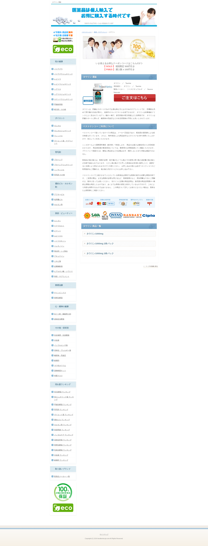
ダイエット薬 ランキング (63, 415)
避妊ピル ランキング (62, 420)
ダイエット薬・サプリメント (63, 142)
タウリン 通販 (56, 2)
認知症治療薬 (59, 319)
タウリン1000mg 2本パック (100, 243)
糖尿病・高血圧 (60, 355)
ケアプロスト (59, 226)
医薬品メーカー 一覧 (62, 476)
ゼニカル (57, 126)
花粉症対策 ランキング (63, 440)
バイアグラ (58, 69)
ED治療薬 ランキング (62, 392)
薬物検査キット (60, 371)
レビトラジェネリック (62, 84)
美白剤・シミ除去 (61, 251)
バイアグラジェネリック (63, 74)
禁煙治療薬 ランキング (63, 445)
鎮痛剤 (56, 360)
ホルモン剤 (58, 205)
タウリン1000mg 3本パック (100, 253)
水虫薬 (56, 340)
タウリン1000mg (95, 233)
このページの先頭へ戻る (150, 267)
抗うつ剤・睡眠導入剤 (62, 314)
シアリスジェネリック (62, 94)
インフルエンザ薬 (61, 345)
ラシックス (58, 136)
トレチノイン (59, 246)
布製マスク (58, 376)
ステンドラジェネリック (63, 99)
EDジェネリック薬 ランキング (64, 398)
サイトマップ (104, 534)
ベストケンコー (87, 32)
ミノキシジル (59, 170)
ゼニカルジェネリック (62, 131)
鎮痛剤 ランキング (61, 460)
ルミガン (57, 221)
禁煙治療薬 (58, 298)
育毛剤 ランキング (61, 410)
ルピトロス (58, 236)
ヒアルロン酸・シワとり (63, 271)
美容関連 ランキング (62, 430)
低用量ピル (58, 199)
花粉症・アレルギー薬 (62, 350)
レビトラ (57, 79)
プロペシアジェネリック (63, 165)
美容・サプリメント (100, 32)
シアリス (57, 89)
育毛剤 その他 (59, 175)
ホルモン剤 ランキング (63, 425)
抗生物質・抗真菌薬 (61, 335)
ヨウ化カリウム (60, 365)
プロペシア (58, 160)
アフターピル (59, 194)
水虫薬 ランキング (61, 455)
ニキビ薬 (57, 261)
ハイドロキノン (60, 241)
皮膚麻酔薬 (58, 266)
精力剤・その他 (60, 109)
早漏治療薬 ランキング (63, 404)
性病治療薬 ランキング (63, 450)
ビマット (57, 231)
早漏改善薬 (58, 104)
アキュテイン (59, 256)
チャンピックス (60, 293)
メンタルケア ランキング (63, 435)
